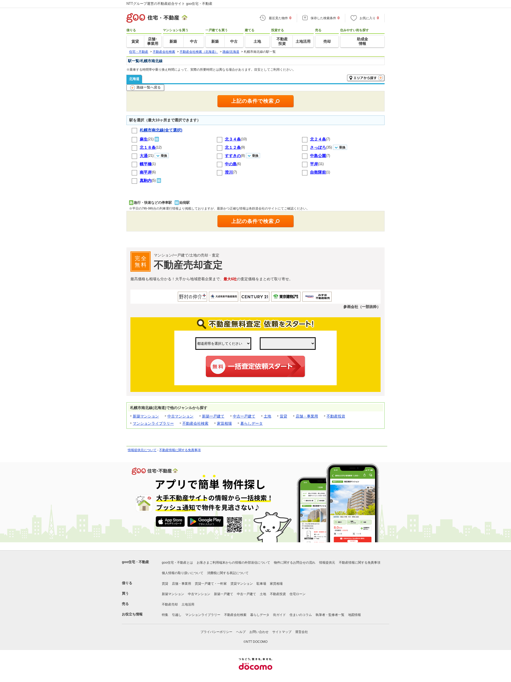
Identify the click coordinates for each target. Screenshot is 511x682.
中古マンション (180, 416)
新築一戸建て (213, 416)
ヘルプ (241, 632)
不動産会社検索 (195, 423)
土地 (267, 416)
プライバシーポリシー (216, 632)
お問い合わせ (259, 632)
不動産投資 (336, 416)
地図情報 (354, 615)
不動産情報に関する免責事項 (180, 450)
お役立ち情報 (132, 614)
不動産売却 (170, 604)
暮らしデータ (251, 423)
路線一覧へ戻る (149, 87)
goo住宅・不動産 (135, 562)
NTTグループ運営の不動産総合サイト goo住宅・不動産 (169, 4)
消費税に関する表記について (228, 573)
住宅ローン (298, 594)
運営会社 (301, 632)
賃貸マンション (241, 583)
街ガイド (279, 615)
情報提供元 (327, 562)
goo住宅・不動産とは (177, 562)
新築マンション (146, 416)
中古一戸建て (244, 416)
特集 (165, 615)
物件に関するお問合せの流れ (294, 562)
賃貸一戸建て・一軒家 (211, 583)
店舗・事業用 (307, 416)
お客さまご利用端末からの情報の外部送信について (233, 562)
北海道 (134, 79)
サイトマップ (281, 632)
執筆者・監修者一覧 (330, 615)
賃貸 (283, 416)
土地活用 (188, 604)
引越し (177, 615)
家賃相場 (224, 423)
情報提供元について (142, 450)
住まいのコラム (301, 615)
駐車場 (261, 583)
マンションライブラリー (153, 423)
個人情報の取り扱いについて (182, 573)
